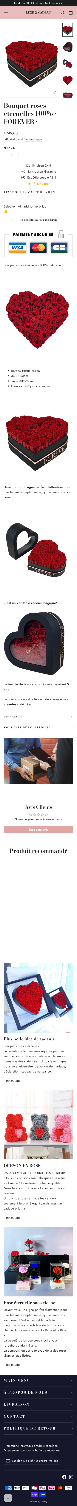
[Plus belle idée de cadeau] (38, 998)
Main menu (17, 1380)
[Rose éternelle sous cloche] (38, 1261)
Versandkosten (33, 139)
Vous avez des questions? (27, 727)
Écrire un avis (38, 829)
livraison (13, 716)
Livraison (17, 1404)
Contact (14, 1416)
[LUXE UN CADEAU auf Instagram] (71, 1476)
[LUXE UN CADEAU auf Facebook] (64, 1476)
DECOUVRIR (13, 1081)
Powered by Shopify (38, 1501)
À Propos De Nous (25, 1392)
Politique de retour (30, 1428)
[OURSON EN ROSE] (38, 1124)
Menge (9, 148)
